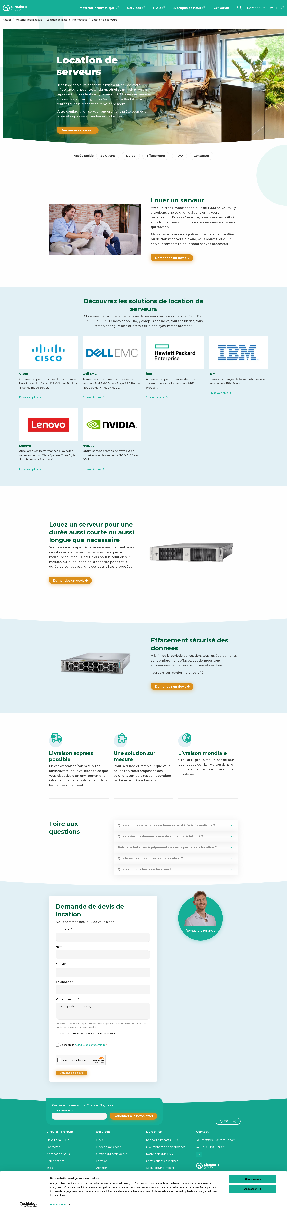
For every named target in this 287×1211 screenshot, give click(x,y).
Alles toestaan (252, 1179)
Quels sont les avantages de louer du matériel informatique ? (166, 825)
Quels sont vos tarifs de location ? (145, 869)
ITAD (99, 1140)
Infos (49, 1167)
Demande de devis (71, 1072)
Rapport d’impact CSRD (162, 1140)
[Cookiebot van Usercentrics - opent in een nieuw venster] (28, 1204)
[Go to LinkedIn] (199, 1154)
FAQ (179, 156)
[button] (133, 1116)
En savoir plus (29, 397)
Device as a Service (108, 1147)
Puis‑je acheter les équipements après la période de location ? (167, 847)
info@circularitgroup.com (218, 1140)
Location (102, 1161)
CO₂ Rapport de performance (165, 1147)
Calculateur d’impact (160, 1167)
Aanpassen (250, 1188)
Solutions (107, 156)
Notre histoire (55, 1161)
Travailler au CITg (58, 1140)
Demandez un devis (171, 258)
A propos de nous (58, 1154)
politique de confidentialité (90, 1044)
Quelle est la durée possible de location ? (150, 858)
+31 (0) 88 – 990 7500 (215, 1147)
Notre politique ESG (159, 1154)
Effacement (155, 156)
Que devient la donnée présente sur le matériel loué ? (160, 836)
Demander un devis (76, 130)
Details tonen (58, 1204)
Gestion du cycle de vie (111, 1154)
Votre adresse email (63, 1110)
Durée (131, 156)
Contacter (201, 156)
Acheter (101, 1167)
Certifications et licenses (162, 1161)
